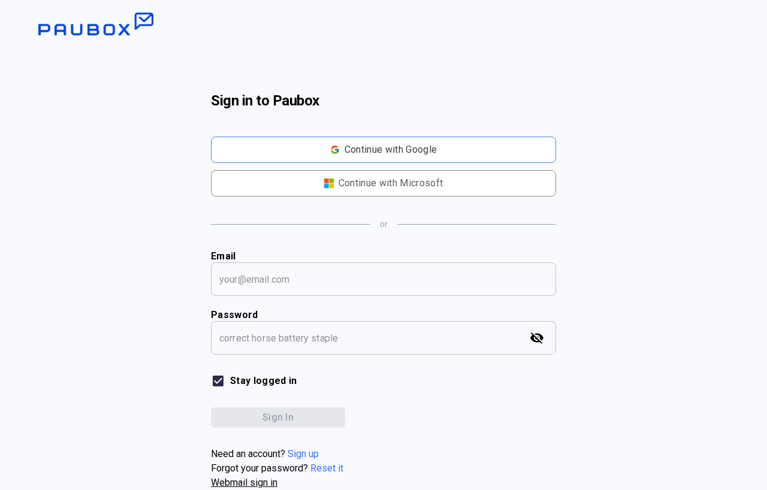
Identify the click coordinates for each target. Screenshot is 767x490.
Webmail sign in (244, 482)
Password (234, 315)
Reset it (326, 468)
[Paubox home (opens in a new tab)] (383, 18)
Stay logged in (263, 380)
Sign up (303, 453)
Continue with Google (391, 149)
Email (223, 256)
